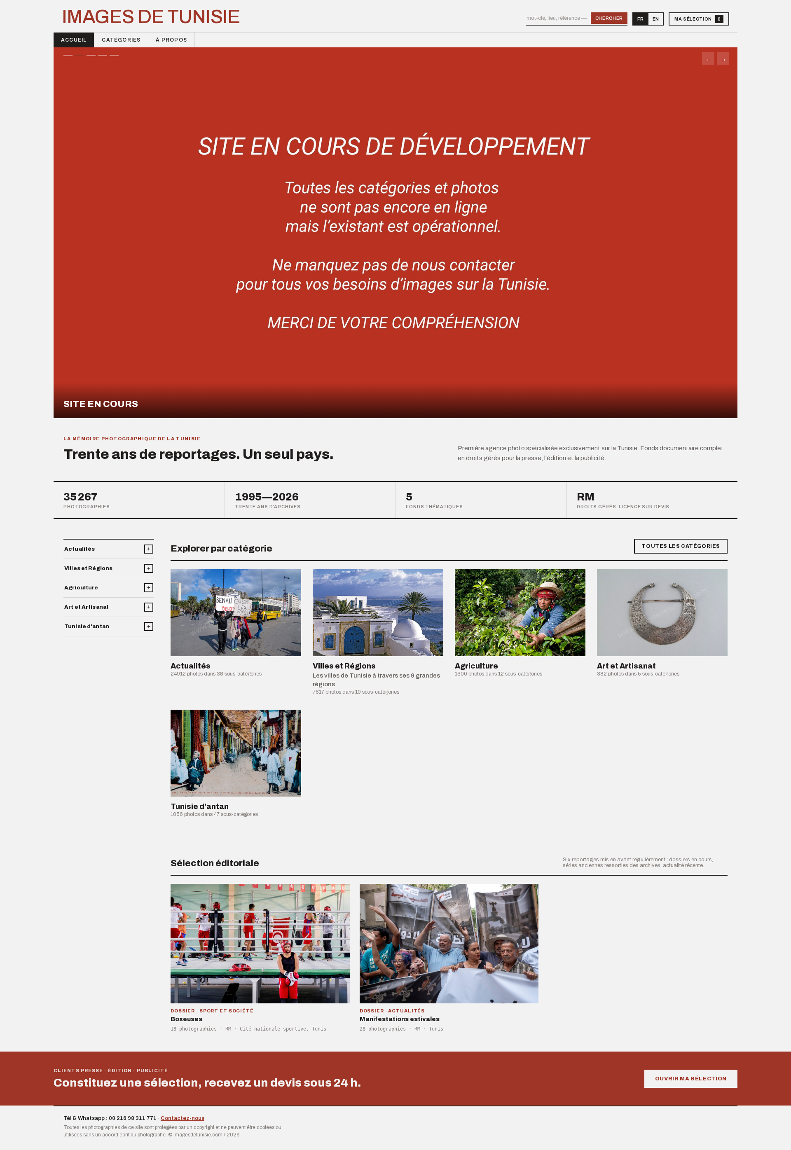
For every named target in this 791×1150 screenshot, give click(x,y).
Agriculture (81, 588)
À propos (171, 40)
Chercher (609, 18)
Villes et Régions (88, 568)
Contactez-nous (182, 1118)
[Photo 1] (68, 55)
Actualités (79, 549)
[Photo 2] (79, 55)
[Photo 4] (102, 55)
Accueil (74, 40)
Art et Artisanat (86, 607)
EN (656, 18)
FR (640, 18)
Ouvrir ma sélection (691, 1079)
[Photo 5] (114, 55)
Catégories (121, 40)
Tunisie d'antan (86, 626)
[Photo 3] (91, 55)
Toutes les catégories (680, 546)
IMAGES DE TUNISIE (151, 17)
